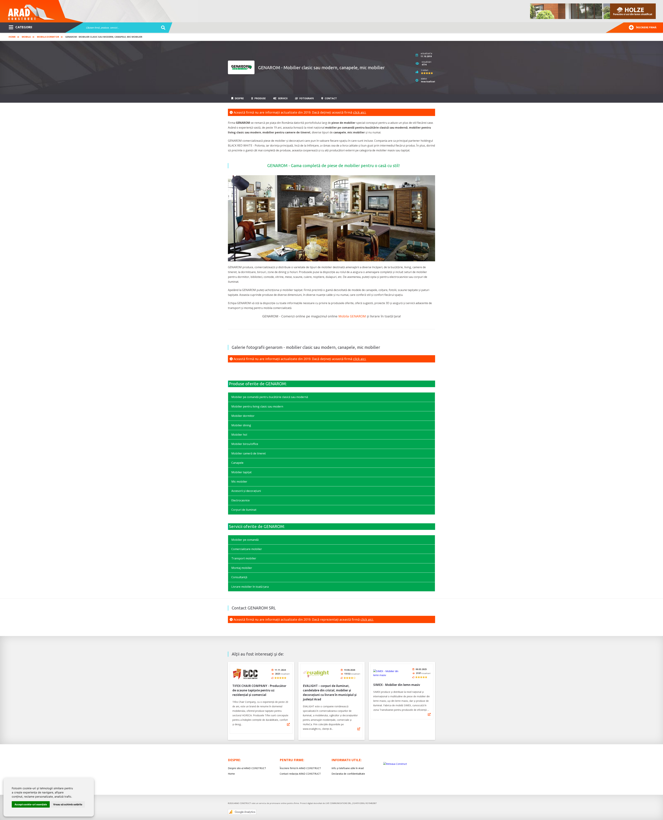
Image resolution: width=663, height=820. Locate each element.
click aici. (359, 112)
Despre (239, 98)
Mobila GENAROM (352, 316)
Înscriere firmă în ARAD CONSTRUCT (300, 768)
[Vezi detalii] (288, 724)
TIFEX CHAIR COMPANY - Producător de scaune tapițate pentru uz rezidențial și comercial (259, 690)
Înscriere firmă (646, 27)
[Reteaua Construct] (395, 763)
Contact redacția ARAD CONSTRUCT (300, 773)
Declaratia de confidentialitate (348, 773)
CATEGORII (23, 27)
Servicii (282, 98)
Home (12, 36)
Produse (260, 98)
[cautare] (162, 28)
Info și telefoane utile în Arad (348, 768)
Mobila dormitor (48, 36)
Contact (330, 98)
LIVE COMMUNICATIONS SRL (338, 803)
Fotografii (306, 98)
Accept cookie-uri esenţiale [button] (31, 804)
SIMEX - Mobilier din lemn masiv (396, 685)
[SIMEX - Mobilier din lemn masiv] (386, 673)
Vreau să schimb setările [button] (67, 804)
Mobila (26, 36)
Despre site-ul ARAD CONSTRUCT (247, 768)
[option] (593, 11)
